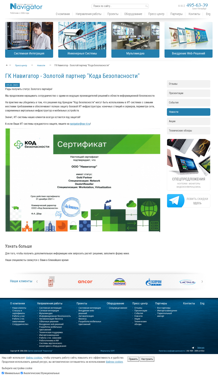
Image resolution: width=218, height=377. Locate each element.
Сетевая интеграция (49, 310)
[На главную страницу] (27, 4)
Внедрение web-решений (51, 324)
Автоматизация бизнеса (51, 319)
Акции (172, 121)
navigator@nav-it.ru (80, 123)
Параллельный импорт (164, 314)
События (173, 102)
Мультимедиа (45, 313)
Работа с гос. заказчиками (18, 320)
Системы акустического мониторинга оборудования (52, 344)
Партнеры (161, 303)
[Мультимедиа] (135, 36)
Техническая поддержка (51, 332)
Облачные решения (48, 321)
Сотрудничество (20, 324)
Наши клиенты (21, 281)
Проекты (81, 303)
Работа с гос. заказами (50, 338)
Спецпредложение (118, 308)
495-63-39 (193, 4)
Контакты (189, 303)
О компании (17, 303)
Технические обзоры (180, 130)
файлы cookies (34, 357)
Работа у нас (18, 316)
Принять (133, 359)
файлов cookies (114, 361)
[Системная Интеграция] (29, 36)
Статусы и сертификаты (18, 312)
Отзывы (173, 83)
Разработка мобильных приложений (50, 328)
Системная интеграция (50, 308)
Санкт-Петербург (199, 8)
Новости (173, 111)
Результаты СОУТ (107, 351)
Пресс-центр (140, 303)
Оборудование (115, 303)
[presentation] (37, 281)
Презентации (176, 93)
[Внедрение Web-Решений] (189, 36)
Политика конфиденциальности (172, 351)
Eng (202, 303)
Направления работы (50, 303)
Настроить (147, 359)
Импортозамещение (49, 335)
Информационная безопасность (55, 316)
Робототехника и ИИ (49, 340)
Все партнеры (163, 308)
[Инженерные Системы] (82, 36)
